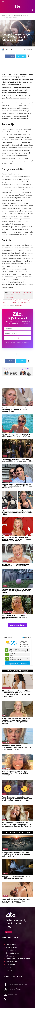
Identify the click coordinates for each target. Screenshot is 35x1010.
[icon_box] (15, 984)
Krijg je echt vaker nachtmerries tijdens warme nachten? (16, 878)
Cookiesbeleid (11, 944)
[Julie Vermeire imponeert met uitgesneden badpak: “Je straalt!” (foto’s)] (17, 604)
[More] (28, 56)
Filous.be (9, 970)
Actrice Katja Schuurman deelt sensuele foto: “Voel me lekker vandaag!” (15, 773)
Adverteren (10, 956)
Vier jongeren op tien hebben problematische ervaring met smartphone (18, 295)
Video (4, 456)
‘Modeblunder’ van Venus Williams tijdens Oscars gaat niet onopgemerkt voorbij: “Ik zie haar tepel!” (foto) (16, 693)
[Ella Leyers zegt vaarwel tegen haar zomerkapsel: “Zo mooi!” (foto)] (17, 553)
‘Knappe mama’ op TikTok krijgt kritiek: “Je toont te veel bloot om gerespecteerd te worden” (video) (16, 824)
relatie (14, 354)
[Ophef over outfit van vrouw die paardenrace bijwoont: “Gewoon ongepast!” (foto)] (17, 397)
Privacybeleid (11, 950)
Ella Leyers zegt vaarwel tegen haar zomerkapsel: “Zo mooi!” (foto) (16, 565)
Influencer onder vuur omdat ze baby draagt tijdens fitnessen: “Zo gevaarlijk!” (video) (17, 512)
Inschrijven (17, 338)
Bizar (4, 404)
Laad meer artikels (17, 625)
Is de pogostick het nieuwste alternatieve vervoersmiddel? (14, 373)
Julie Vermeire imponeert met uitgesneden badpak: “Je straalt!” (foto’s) (15, 617)
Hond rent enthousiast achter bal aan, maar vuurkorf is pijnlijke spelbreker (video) (16, 590)
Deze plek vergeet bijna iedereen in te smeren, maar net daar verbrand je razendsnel (16, 901)
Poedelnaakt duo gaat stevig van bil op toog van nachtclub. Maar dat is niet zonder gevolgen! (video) (17, 799)
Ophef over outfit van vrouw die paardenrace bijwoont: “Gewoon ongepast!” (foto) (14, 409)
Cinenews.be (10, 964)
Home (3, 15)
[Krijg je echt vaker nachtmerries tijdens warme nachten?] (17, 867)
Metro (19, 305)
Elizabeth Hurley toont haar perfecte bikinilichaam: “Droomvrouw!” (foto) (16, 435)
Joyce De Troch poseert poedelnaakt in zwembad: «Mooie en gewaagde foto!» (16, 747)
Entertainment (7, 431)
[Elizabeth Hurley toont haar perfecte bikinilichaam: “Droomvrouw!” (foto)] (17, 423)
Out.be (8, 967)
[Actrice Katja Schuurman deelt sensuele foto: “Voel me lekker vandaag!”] (17, 762)
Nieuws (8, 15)
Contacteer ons (12, 961)
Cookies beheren (12, 953)
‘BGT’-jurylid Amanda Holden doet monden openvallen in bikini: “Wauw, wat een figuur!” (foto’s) (16, 539)
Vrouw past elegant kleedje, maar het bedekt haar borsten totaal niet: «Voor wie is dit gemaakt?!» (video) (16, 721)
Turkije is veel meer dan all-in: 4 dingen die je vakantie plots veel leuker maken (16, 854)
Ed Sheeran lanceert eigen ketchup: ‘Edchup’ (29, 373)
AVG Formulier (11, 947)
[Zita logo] (17, 6)
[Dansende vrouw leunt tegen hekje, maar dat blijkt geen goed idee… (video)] (17, 448)
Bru (12, 50)
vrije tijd (20, 354)
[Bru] (3, 49)
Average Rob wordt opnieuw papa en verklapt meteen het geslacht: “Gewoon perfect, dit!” (17, 486)
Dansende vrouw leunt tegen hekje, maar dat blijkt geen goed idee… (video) (17, 460)
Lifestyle (14, 15)
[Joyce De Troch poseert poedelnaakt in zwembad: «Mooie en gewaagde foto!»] (17, 736)
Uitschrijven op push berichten (18, 959)
